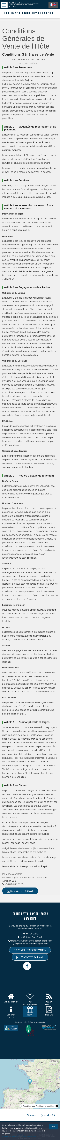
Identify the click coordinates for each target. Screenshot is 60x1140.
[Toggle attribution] (57, 1106)
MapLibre (50, 1106)
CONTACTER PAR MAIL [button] (21, 890)
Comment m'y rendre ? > (41, 1115)
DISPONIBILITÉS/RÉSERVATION (30, 950)
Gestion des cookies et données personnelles (19, 1137)
